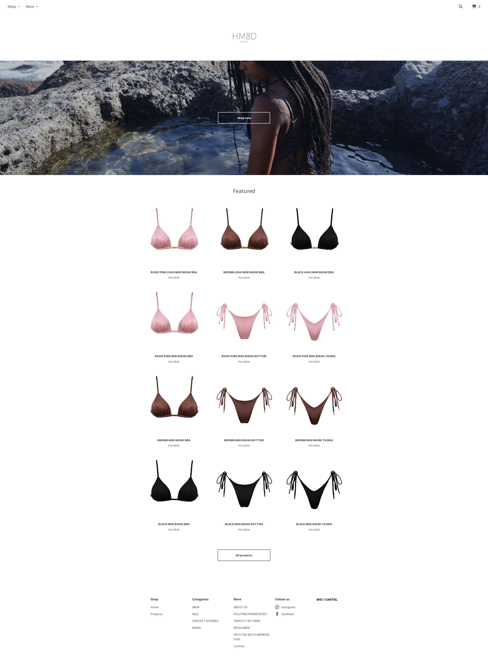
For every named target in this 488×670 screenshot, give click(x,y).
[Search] (460, 6)
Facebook (287, 614)
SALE (195, 614)
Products (156, 614)
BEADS (196, 628)
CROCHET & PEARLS (205, 621)
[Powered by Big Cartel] (327, 599)
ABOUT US (240, 607)
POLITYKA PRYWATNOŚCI (250, 614)
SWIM (195, 607)
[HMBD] (244, 37)
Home (155, 607)
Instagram (288, 607)
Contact (239, 646)
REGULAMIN (242, 628)
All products (244, 555)
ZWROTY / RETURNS (247, 621)
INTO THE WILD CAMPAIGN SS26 (251, 637)
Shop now (244, 118)
